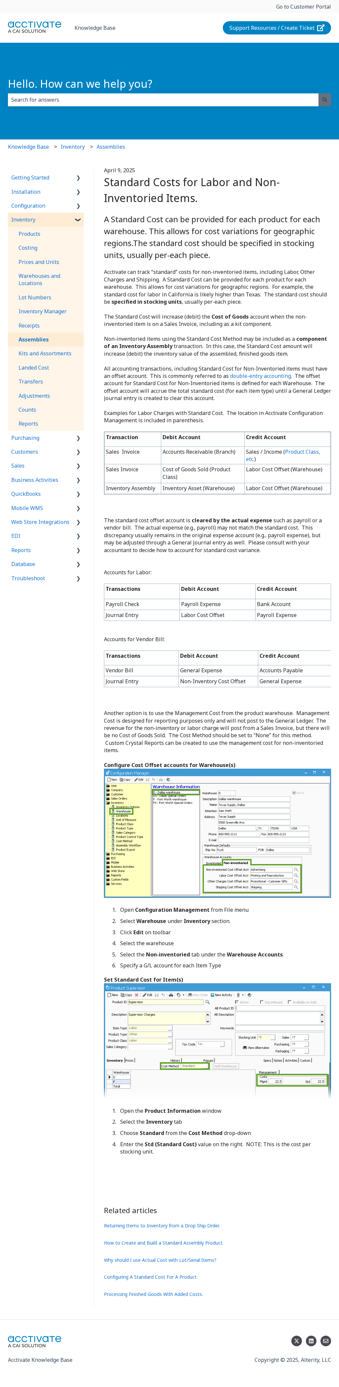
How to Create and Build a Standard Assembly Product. (163, 1243)
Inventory (73, 146)
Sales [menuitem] (17, 465)
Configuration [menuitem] (28, 205)
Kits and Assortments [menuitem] (45, 353)
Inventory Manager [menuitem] (43, 311)
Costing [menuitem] (28, 247)
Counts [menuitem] (27, 409)
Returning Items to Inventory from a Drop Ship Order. (162, 1225)
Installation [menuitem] (25, 191)
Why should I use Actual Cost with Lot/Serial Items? (160, 1260)
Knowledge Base (95, 27)
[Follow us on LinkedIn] (311, 1341)
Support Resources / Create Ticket (272, 27)
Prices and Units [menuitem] (39, 262)
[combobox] (163, 99)
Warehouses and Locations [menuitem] (39, 279)
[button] (78, 178)
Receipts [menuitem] (29, 325)
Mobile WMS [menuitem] (27, 508)
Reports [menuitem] (28, 423)
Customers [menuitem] (24, 451)
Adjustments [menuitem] (34, 395)
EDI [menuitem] (15, 535)
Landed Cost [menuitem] (34, 367)
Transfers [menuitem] (31, 381)
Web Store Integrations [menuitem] (40, 522)
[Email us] (325, 1341)
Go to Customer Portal (303, 6)
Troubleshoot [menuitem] (28, 578)
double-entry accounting (260, 376)
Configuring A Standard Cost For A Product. (151, 1277)
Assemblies (111, 146)
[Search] (324, 99)
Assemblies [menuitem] (34, 339)
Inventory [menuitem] (23, 219)
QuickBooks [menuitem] (26, 493)
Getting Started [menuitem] (30, 177)
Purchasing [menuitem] (25, 437)
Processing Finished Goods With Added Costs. (153, 1294)
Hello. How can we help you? (80, 84)
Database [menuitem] (23, 564)
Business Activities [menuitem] (34, 480)
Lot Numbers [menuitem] (35, 297)
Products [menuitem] (29, 233)
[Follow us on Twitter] (296, 1341)
